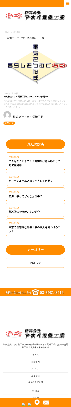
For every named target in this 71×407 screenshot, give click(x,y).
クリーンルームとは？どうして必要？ (31, 180)
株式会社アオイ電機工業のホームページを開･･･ (25, 96)
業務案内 (35, 362)
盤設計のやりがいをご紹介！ (25, 211)
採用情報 (35, 376)
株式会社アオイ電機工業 (28, 116)
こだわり (35, 369)
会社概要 (35, 391)
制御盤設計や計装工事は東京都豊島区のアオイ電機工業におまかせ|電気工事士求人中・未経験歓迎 (35, 346)
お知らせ (9, 123)
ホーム (35, 354)
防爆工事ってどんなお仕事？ (25, 196)
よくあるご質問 (35, 382)
